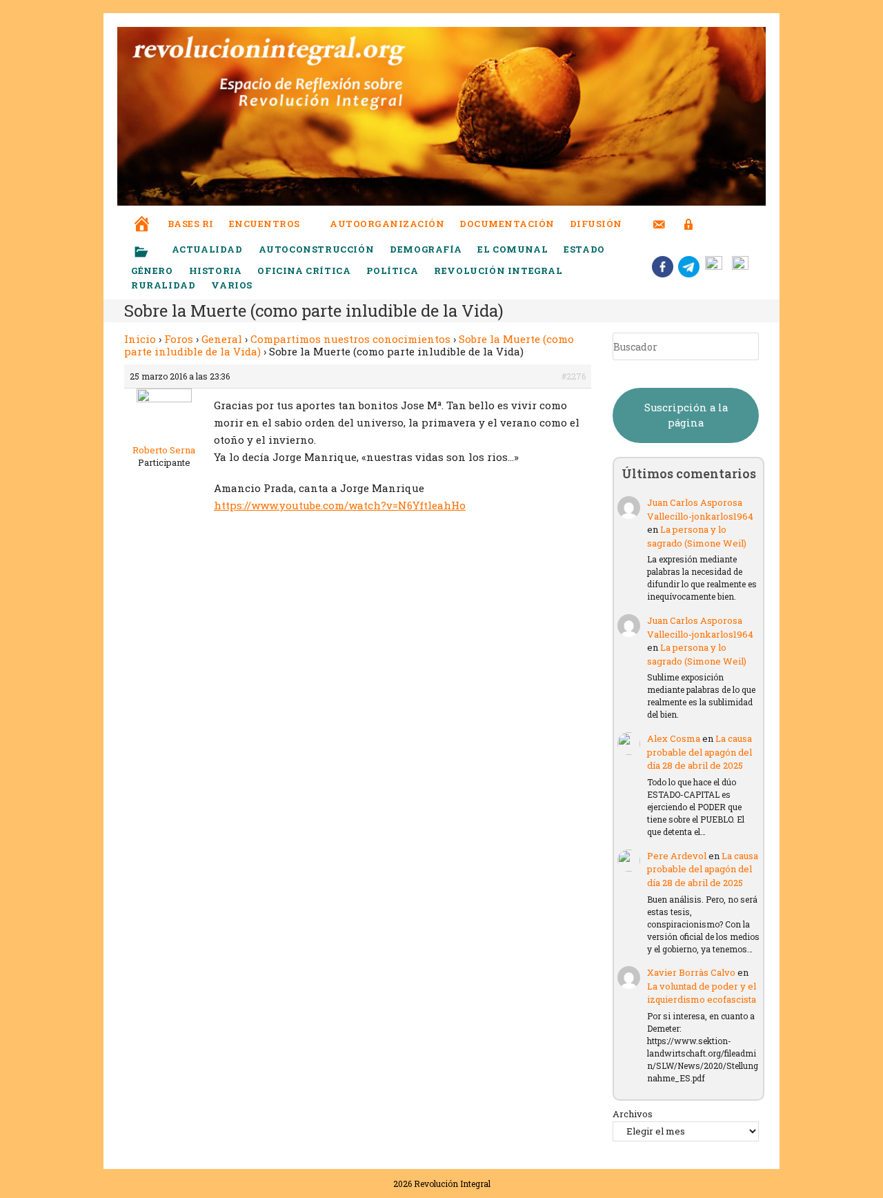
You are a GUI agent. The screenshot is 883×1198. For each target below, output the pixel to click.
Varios (233, 285)
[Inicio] (142, 214)
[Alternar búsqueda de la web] (714, 224)
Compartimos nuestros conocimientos (350, 339)
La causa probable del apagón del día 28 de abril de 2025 (699, 752)
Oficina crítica (303, 270)
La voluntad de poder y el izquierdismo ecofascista (701, 993)
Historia (215, 270)
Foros (178, 339)
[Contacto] (659, 216)
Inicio (140, 339)
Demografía (426, 249)
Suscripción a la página (686, 415)
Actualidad (207, 249)
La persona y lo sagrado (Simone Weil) (696, 536)
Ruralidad (163, 285)
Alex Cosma (673, 738)
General (221, 339)
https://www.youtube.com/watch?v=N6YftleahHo (340, 505)
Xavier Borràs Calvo (691, 972)
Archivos (633, 1114)
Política (392, 270)
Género (152, 270)
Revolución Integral (498, 270)
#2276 (574, 376)
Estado (584, 249)
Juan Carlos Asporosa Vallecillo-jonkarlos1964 (700, 509)
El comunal (512, 249)
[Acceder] (689, 216)
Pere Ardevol (676, 856)
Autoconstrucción (317, 249)
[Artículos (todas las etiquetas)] (150, 252)
